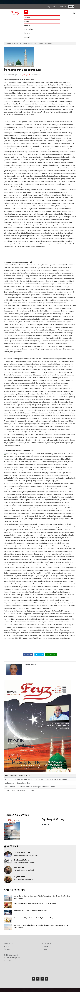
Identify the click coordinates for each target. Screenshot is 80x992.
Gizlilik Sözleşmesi (11, 955)
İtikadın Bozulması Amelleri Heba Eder (19, 790)
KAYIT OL (55, 7)
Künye (6, 947)
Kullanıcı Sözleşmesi (12, 958)
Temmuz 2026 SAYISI (16, 815)
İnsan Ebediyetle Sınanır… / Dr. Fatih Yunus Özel (30, 911)
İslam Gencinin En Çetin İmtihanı (23, 879)
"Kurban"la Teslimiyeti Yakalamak (24, 870)
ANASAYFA (27, 17)
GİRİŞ (48, 7)
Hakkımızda (8, 944)
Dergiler (16, 43)
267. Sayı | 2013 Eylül (26, 43)
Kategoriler (28, 29)
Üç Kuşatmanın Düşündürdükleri (17, 783)
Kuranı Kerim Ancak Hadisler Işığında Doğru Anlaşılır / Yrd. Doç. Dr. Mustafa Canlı (36, 779)
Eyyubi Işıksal (25, 75)
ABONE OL (63, 7)
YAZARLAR (12, 846)
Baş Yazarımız (47, 944)
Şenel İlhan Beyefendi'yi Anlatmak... (24, 862)
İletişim (7, 949)
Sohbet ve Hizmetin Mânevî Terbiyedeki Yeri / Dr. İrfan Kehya (35, 903)
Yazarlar (27, 25)
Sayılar (26, 21)
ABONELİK (27, 37)
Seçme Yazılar (36, 75)
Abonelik (7, 961)
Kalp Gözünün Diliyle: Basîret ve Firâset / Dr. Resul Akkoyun (34, 918)
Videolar (27, 33)
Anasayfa (8, 43)
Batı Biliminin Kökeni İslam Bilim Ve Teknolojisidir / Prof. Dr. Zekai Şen (31, 787)
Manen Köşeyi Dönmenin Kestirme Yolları (26, 855)
